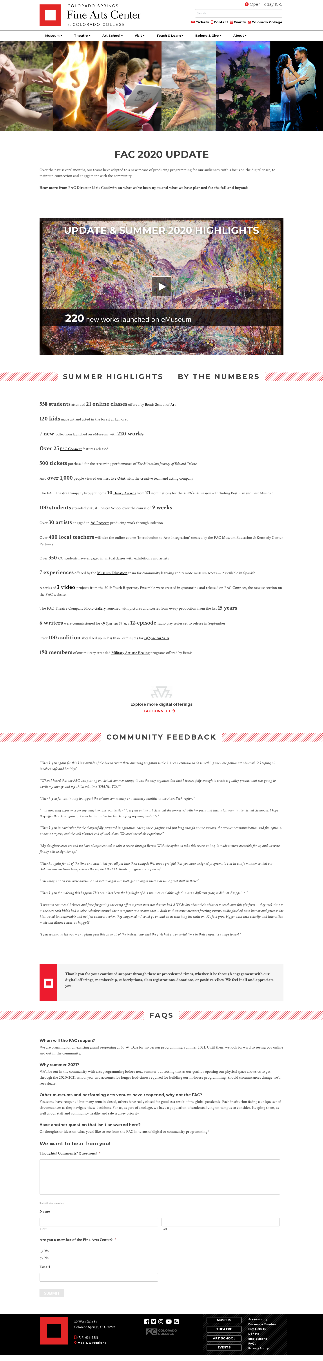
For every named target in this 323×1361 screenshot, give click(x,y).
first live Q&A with (118, 478)
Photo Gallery (95, 608)
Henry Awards (124, 493)
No (46, 1258)
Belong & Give (207, 36)
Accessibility (257, 1319)
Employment (257, 1338)
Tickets (202, 22)
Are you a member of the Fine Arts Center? (78, 1239)
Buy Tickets (257, 1329)
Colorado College (266, 22)
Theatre (81, 36)
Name (45, 1211)
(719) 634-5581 (87, 1337)
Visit (138, 36)
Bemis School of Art (160, 404)
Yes (46, 1250)
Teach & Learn (168, 36)
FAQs (252, 1343)
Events (239, 22)
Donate (253, 1333)
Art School (111, 36)
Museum (52, 36)
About (238, 36)
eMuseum (100, 434)
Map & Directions (92, 1343)
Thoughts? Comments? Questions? (70, 1153)
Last (165, 1229)
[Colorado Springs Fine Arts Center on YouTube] (168, 1322)
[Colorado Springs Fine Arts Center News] (176, 1322)
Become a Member (262, 1324)
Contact (220, 22)
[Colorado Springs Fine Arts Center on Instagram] (161, 1322)
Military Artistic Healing (130, 652)
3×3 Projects (100, 522)
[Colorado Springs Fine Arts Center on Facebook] (147, 1322)
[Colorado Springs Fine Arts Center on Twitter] (154, 1322)
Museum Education (112, 572)
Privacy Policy (258, 1348)
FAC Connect (71, 448)
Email (45, 1267)
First (43, 1229)
